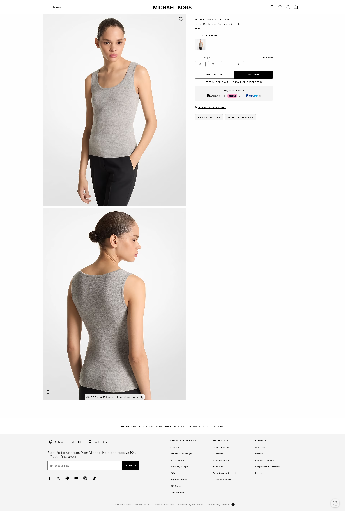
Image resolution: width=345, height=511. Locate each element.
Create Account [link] (221, 447)
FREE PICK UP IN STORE (212, 107)
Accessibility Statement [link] (190, 504)
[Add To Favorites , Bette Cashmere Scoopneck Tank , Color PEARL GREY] (181, 19)
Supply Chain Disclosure (267, 466)
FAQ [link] (172, 473)
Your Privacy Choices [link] (218, 504)
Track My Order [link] (221, 460)
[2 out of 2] (48, 393)
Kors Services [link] (177, 492)
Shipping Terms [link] (178, 460)
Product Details (209, 117)
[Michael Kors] (172, 7)
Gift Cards (175, 485)
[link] (49, 478)
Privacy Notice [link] (142, 504)
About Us (260, 447)
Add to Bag (214, 74)
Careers (259, 453)
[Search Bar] (272, 7)
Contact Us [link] (176, 447)
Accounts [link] (218, 453)
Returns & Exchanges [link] (181, 453)
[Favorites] (280, 7)
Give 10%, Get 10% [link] (222, 479)
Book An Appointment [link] (224, 473)
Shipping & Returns (240, 117)
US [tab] (204, 57)
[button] (335, 503)
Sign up (130, 465)
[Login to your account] (288, 7)
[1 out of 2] (48, 390)
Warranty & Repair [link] (179, 466)
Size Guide (267, 57)
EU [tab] (210, 57)
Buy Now (253, 74)
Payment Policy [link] (178, 479)
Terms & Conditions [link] (164, 504)
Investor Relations (264, 460)
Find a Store (101, 442)
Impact (259, 473)
